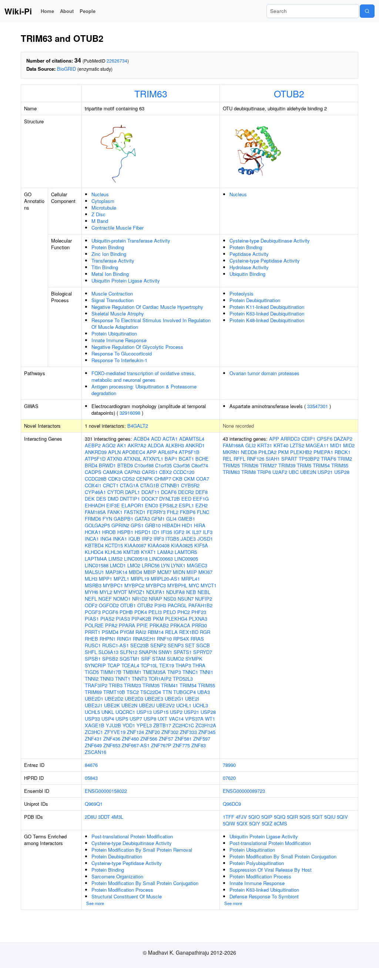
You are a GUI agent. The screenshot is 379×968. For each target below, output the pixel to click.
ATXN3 (114, 458)
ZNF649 (93, 745)
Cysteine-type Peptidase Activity (264, 260)
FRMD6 (93, 518)
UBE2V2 (165, 705)
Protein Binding (107, 247)
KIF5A (201, 545)
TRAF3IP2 (96, 685)
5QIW (229, 823)
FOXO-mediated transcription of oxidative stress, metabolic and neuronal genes (143, 376)
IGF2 (179, 531)
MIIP (192, 571)
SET (190, 645)
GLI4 (171, 518)
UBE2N (129, 705)
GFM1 (158, 518)
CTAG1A (129, 485)
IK (188, 531)
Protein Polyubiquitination (256, 863)
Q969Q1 (94, 803)
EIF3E (113, 505)
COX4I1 (93, 485)
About (67, 10)
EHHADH (95, 505)
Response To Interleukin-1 (119, 360)
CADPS (93, 471)
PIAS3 (123, 618)
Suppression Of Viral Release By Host (270, 869)
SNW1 (165, 651)
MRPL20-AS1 (165, 578)
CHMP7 (162, 478)
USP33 (92, 718)
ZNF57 (166, 738)
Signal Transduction (112, 300)
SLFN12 (128, 651)
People (87, 10)
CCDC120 (183, 471)
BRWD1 (107, 465)
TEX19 (166, 665)
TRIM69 (93, 691)
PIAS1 (92, 618)
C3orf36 (181, 465)
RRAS (197, 638)
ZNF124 (135, 731)
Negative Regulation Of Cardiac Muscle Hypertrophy (147, 306)
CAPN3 (132, 471)
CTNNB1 (170, 485)
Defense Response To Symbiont (264, 896)
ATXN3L (132, 458)
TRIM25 (231, 465)
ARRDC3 (290, 438)
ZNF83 (198, 745)
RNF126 (255, 458)
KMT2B (131, 551)
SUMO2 (175, 658)
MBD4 (135, 571)
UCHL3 (200, 705)
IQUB (134, 538)
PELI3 (155, 611)
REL (227, 458)
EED (186, 498)
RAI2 (140, 631)
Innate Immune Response (119, 340)
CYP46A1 (95, 491)
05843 (91, 777)
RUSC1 (93, 645)
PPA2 (111, 625)
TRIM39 (286, 465)
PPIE (142, 625)
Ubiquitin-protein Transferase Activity (130, 240)
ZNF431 (93, 738)
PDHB (126, 611)
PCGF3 (93, 611)
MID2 (349, 445)
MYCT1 (209, 585)
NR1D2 (139, 598)
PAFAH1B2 (200, 605)
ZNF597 (201, 738)
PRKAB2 (159, 625)
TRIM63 (150, 93)
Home (47, 10)
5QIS (305, 816)
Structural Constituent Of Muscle (126, 896)
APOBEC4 (133, 451)
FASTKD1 (134, 511)
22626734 (117, 60)
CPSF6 (324, 438)
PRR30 (199, 625)
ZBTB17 (162, 725)
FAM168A (233, 445)
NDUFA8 (175, 591)
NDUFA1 (155, 591)
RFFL (239, 458)
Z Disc (98, 214)
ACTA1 (170, 438)
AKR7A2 (137, 445)
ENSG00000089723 (244, 790)
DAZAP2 (343, 438)
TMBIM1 (132, 671)
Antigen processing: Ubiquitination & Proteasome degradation (144, 390)
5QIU (329, 816)
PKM (158, 618)
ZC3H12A (205, 725)
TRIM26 (249, 465)
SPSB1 (93, 658)
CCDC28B (96, 478)
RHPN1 (107, 638)
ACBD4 (142, 438)
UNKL (107, 711)
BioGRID (66, 68)
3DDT (104, 816)
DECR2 (186, 491)
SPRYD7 (202, 651)
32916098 (130, 412)
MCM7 (164, 571)
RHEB (91, 638)
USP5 (121, 718)
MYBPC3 (156, 585)
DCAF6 (169, 491)
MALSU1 (94, 571)
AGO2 (108, 445)
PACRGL (177, 605)
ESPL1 (186, 505)
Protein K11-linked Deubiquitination (266, 306)
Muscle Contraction (112, 293)
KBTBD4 (94, 545)
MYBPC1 (113, 585)
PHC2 (183, 611)
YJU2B (113, 725)
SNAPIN (148, 651)
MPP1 (105, 578)
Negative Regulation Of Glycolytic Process (137, 346)
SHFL (91, 651)
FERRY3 (156, 511)
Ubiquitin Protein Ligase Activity (125, 280)
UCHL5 (92, 711)
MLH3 (91, 578)
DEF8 (201, 491)
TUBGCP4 (184, 691)
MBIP (150, 571)
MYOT (120, 591)
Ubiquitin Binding (247, 273)
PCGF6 (110, 611)
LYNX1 (178, 565)
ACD (156, 438)
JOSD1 (205, 538)
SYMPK (193, 658)
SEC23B (139, 645)
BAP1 (171, 458)
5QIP (266, 816)
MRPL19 (140, 578)
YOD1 (129, 725)
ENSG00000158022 (106, 790)
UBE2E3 (154, 698)
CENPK (144, 478)
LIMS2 (115, 558)
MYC (194, 585)
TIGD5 (92, 671)
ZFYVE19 (114, 731)
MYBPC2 (134, 585)
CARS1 (150, 471)
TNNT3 (139, 678)
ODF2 (91, 605)
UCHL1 (183, 705)
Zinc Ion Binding (108, 253)
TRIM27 (268, 465)
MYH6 (91, 591)
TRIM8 (248, 471)
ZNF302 (169, 731)
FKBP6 (187, 511)
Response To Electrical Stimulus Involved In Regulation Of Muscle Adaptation (151, 323)
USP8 (150, 718)
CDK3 (114, 478)
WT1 (210, 718)
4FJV (241, 816)
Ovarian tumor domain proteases (264, 373)
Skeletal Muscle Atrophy (117, 313)
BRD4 (91, 465)
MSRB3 (93, 585)
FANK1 (115, 511)
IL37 (196, 531)
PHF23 (198, 611)
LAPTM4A (96, 558)
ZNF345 (206, 731)
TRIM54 (188, 685)
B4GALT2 (137, 425)
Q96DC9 (232, 803)
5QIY (254, 823)
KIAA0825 (182, 545)
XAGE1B (94, 725)
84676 (91, 764)
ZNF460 (130, 738)
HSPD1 (143, 531)
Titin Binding (104, 267)
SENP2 (158, 645)
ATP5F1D (95, 458)
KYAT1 (148, 551)
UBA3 (203, 691)
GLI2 (250, 445)
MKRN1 (231, 451)
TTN (167, 691)
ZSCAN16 (95, 751)
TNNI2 (91, 678)
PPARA (127, 625)
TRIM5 (304, 465)
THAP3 (183, 665)
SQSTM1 (130, 658)
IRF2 (147, 538)
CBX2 (165, 471)
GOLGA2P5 (97, 525)
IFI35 (166, 531)
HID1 (187, 525)
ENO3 (151, 505)
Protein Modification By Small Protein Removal (141, 849)
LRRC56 (151, 565)
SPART (289, 458)
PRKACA (180, 625)
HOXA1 (93, 531)
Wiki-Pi (18, 11)
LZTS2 (297, 445)
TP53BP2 (309, 458)
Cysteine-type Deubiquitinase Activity (269, 240)
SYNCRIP (95, 665)
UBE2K (112, 705)
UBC (294, 471)
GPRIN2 (120, 525)
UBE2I (192, 698)
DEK (90, 498)
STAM (158, 658)
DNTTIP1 (130, 498)
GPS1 (137, 525)
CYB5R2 (190, 485)
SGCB (203, 645)
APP (152, 451)
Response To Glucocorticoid (121, 353)
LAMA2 (165, 551)
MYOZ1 (136, 591)
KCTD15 (114, 545)
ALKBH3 (174, 445)
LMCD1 (118, 565)
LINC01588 (96, 565)
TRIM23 (132, 685)
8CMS (280, 823)
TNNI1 (206, 671)
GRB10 (153, 525)
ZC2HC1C (183, 725)
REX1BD (188, 631)
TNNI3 (107, 678)
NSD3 (170, 598)
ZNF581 (183, 738)
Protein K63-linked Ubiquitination (264, 889)
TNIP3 (174, 671)
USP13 (144, 711)
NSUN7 (186, 598)
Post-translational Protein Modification (132, 836)
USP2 (176, 711)
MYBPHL (177, 585)
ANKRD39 (96, 451)
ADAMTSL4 (191, 438)
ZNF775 (181, 745)
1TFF (228, 816)
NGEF (105, 598)
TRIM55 (206, 685)
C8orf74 (199, 465)
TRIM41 (169, 685)
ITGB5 (172, 538)
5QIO (254, 816)
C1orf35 (163, 465)
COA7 (202, 478)
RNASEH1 (144, 638)
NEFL (91, 598)
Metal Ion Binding (110, 273)
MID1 (336, 445)
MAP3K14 (116, 571)
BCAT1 (186, 458)
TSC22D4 (150, 691)
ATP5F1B (189, 451)
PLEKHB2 (301, 451)
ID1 (156, 531)
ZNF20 (152, 731)
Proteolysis (241, 293)
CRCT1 (110, 485)
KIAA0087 (135, 545)
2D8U (91, 816)
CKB (177, 478)
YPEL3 (144, 725)
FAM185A (95, 511)
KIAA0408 (159, 545)
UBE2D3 (134, 698)
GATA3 (142, 518)
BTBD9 (125, 465)
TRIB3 (116, 685)
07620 (229, 777)
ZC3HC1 (94, 731)
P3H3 (160, 605)
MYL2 (106, 591)
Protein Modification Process (122, 889)
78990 (229, 764)
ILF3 (207, 531)
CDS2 (128, 478)
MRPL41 (190, 578)
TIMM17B (110, 671)
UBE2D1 (94, 698)
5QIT (317, 816)
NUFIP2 (203, 598)
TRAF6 (328, 458)
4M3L (117, 816)
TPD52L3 (183, 678)
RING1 (124, 638)
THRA (198, 665)
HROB (109, 531)
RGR (205, 631)
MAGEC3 (197, 565)
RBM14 (156, 631)
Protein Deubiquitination (254, 300)
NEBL (204, 591)
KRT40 (281, 445)
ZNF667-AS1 (136, 745)
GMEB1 (186, 518)
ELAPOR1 (132, 505)
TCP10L (149, 665)
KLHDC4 (94, 551)
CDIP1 (308, 438)
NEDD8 (249, 451)
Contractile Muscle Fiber (117, 227)
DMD (113, 498)
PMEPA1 (323, 451)
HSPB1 (125, 531)
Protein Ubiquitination (114, 333)
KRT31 (264, 445)
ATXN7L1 (153, 458)
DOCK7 (149, 498)
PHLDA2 (267, 451)
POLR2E (94, 625)
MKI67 (205, 571)
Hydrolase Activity (249, 267)
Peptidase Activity (249, 253)
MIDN (179, 571)
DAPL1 (132, 491)
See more (95, 903)
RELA (171, 631)
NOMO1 (122, 598)
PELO (169, 611)
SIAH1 (273, 458)
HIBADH (171, 525)
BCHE (202, 458)
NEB (191, 591)
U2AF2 (279, 471)
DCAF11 (150, 491)
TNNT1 (122, 678)
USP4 (107, 718)
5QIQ (279, 816)
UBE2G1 (174, 698)
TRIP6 (264, 471)
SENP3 (176, 645)
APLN (114, 451)
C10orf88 (144, 465)
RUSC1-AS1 (115, 645)
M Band (99, 220)
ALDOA (156, 445)
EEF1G (201, 498)
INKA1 (120, 538)
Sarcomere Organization (117, 876)
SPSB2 (110, 658)
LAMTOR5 (186, 551)
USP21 (191, 711)
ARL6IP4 (167, 451)
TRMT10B (114, 691)
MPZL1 (121, 578)
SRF (146, 658)
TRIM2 (345, 458)
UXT (162, 718)
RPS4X (181, 638)
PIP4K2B (141, 618)
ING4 (105, 538)
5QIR (292, 816)
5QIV (342, 816)
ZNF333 (188, 731)
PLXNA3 (198, 618)
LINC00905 (186, 558)
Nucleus (100, 194)
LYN (165, 565)
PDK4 (140, 611)
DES (101, 498)
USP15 (160, 711)
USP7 (136, 718)
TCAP (113, 665)
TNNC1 (190, 671)
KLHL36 (113, 551)
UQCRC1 (125, 711)
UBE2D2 (114, 698)
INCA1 (92, 538)
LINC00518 (136, 558)
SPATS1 (183, 651)
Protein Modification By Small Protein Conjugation (144, 883)
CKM (189, 478)
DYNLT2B (169, 498)
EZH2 (201, 505)
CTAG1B (149, 485)
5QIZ (267, 823)
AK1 (121, 445)
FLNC (203, 511)
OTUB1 (128, 605)
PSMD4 (110, 631)
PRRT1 (92, 631)
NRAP (155, 598)
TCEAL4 (130, 665)
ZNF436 (111, 738)
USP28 (208, 711)
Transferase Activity (112, 260)
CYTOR (115, 491)
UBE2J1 (94, 705)
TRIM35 (151, 685)
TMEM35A (154, 671)
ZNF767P (161, 745)
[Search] (367, 11)
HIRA (199, 525)
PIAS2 (107, 618)
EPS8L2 (168, 505)
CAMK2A (113, 471)
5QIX (242, 823)
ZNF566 (148, 738)
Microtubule (103, 207)
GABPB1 (123, 518)
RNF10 (164, 638)
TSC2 (133, 691)
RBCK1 (343, 451)
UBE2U (147, 705)
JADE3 (188, 538)
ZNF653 (111, 745)
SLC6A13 (108, 651)
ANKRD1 (195, 445)
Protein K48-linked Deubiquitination (266, 320)
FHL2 (172, 511)
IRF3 (159, 538)
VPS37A (194, 718)
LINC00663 (161, 558)
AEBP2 (93, 445)
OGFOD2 (109, 605)
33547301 (317, 406)
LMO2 (133, 565)
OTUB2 (289, 93)
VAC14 (176, 718)
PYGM (127, 631)
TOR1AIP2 (159, 678)
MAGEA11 (317, 445)
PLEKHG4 (176, 618)
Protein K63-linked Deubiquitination (266, 313)
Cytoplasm (102, 200)
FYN (107, 518)
